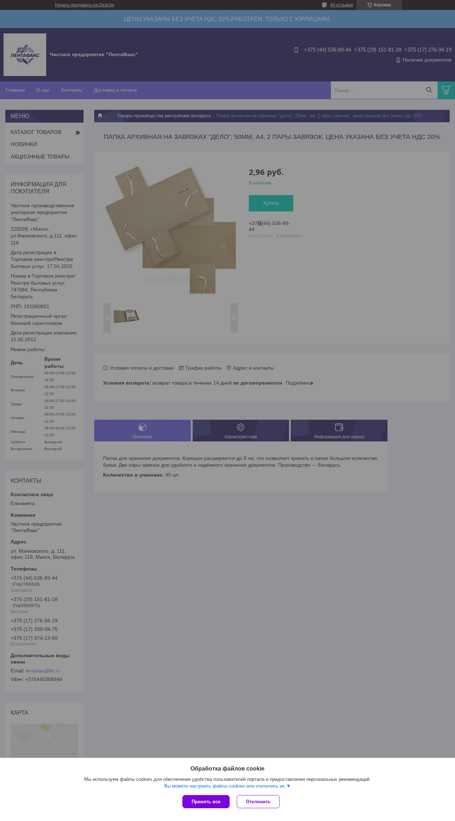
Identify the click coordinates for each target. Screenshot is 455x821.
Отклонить (258, 801)
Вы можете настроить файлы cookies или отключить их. (225, 786)
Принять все (206, 801)
